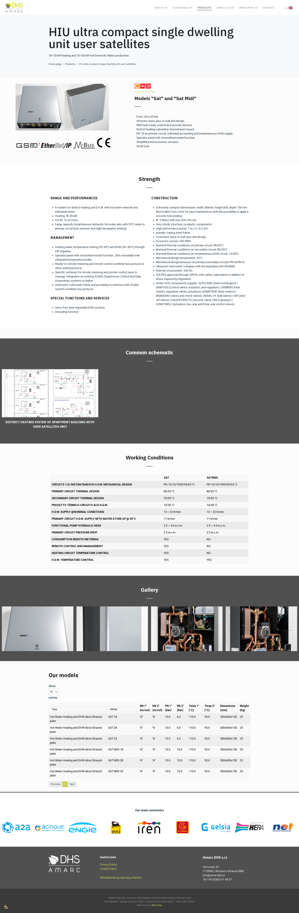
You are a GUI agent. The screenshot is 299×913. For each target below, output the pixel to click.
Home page (55, 64)
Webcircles (157, 905)
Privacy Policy (108, 864)
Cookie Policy (108, 868)
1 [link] (65, 784)
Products (70, 64)
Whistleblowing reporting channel (120, 877)
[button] (6, 906)
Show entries (53, 691)
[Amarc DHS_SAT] (37, 628)
